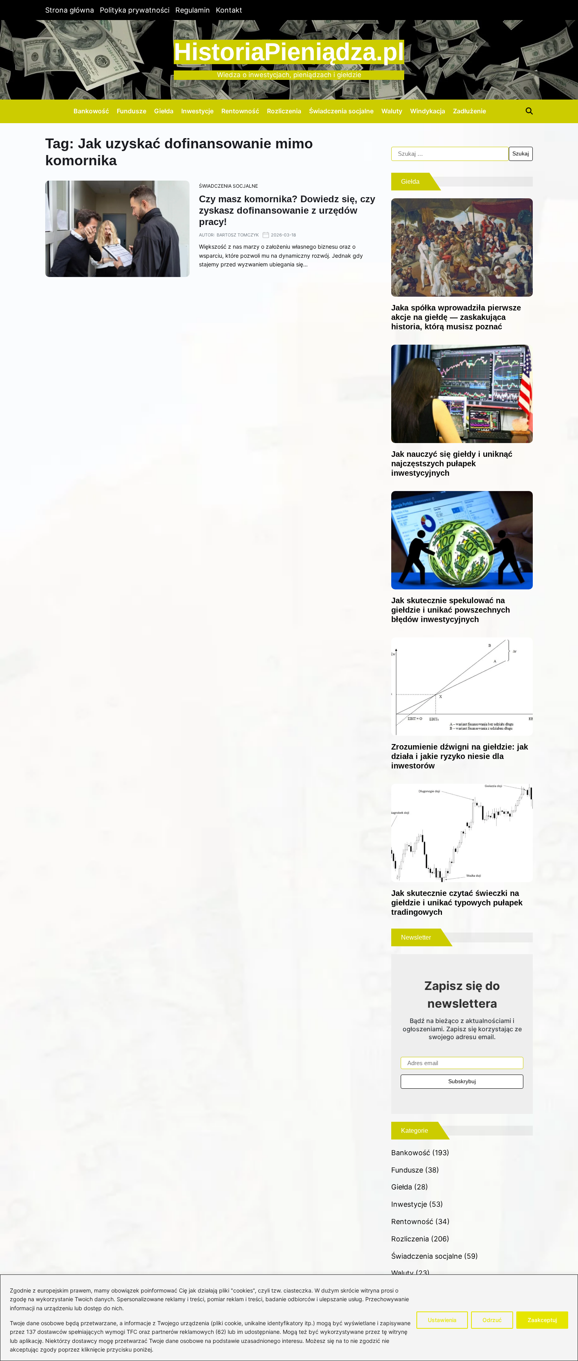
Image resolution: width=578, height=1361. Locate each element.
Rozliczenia (284, 111)
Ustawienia (442, 1320)
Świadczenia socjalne (341, 111)
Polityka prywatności (134, 10)
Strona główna (69, 10)
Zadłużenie (469, 111)
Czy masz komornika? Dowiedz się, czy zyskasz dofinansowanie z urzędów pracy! (287, 210)
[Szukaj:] (450, 154)
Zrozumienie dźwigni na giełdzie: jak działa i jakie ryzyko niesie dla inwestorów (459, 756)
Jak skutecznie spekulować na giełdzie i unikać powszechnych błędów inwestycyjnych (450, 610)
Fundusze (131, 111)
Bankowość (91, 111)
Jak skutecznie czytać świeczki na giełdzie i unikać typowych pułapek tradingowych (457, 902)
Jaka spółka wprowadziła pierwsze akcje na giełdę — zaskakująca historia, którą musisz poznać (456, 317)
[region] (289, 1317)
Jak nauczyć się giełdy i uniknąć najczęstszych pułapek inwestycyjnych (451, 463)
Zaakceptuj (542, 1320)
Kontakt (229, 10)
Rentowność (240, 111)
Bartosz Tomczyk (238, 235)
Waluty (391, 111)
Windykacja (427, 111)
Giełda (163, 111)
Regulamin (192, 10)
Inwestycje (197, 111)
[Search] (529, 111)
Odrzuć (492, 1320)
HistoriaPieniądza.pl (289, 52)
